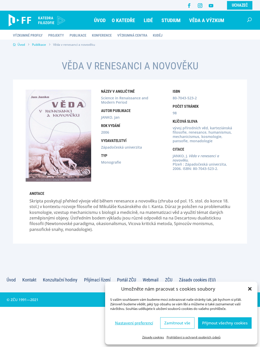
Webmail (150, 279)
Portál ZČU (126, 279)
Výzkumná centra (132, 35)
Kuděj (157, 35)
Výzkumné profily (28, 35)
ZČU (168, 279)
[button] (249, 288)
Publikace (78, 35)
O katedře (123, 20)
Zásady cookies (153, 337)
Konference (102, 35)
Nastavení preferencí (134, 322)
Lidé (148, 20)
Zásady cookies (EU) (197, 279)
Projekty (56, 35)
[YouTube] (211, 5)
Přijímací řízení (97, 279)
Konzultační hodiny (60, 279)
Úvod (100, 20)
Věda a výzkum (206, 20)
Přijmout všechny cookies (225, 322)
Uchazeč (240, 5)
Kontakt (29, 279)
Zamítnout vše (177, 322)
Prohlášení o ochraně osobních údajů (194, 337)
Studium (171, 20)
